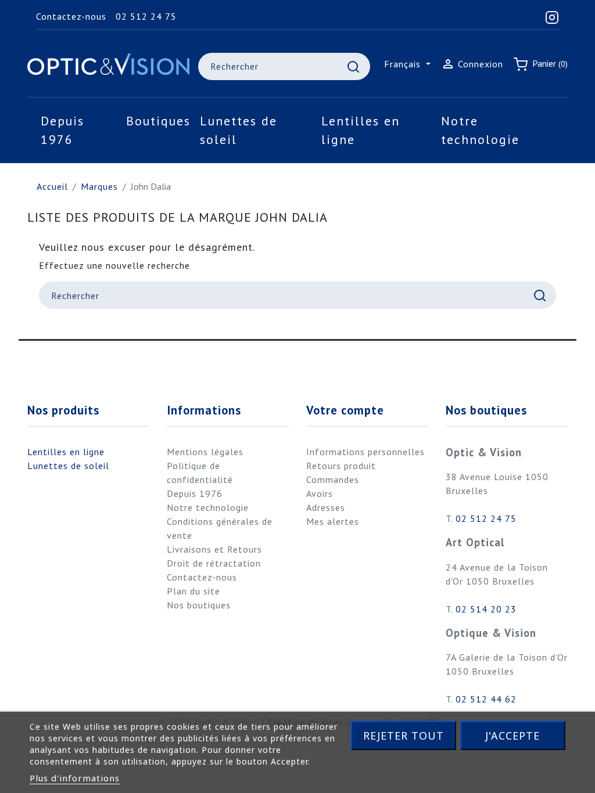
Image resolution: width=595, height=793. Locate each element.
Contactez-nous (71, 16)
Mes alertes (332, 521)
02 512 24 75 (146, 16)
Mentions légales (205, 451)
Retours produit (341, 465)
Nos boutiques (199, 605)
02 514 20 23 (486, 609)
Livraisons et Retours (214, 549)
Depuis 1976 (195, 493)
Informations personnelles (365, 451)
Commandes (332, 479)
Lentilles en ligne (66, 451)
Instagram (43, 364)
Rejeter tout (403, 735)
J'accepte (512, 735)
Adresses (325, 507)
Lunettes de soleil (68, 465)
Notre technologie (208, 507)
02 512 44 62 (486, 699)
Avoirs (319, 493)
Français (404, 64)
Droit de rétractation (214, 563)
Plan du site (193, 591)
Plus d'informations (75, 778)
